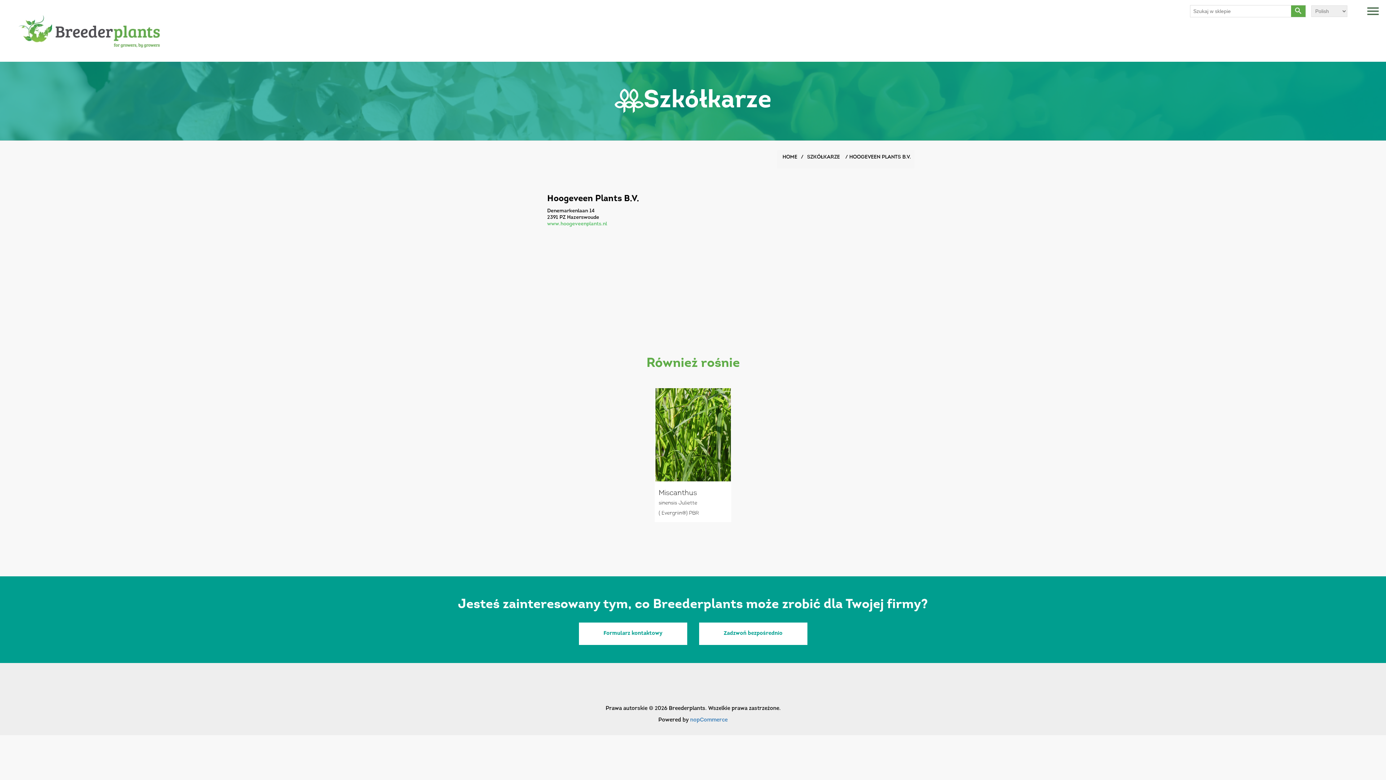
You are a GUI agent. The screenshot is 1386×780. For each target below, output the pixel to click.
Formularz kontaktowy (632, 633)
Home (790, 157)
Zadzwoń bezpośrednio (753, 633)
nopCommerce (709, 720)
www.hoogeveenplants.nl (577, 224)
